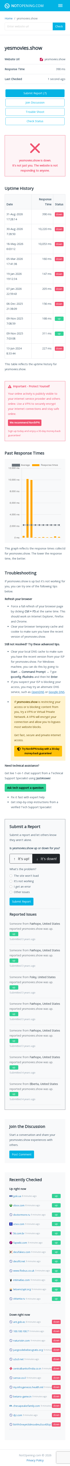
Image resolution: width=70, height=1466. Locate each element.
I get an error (22, 886)
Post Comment (22, 1154)
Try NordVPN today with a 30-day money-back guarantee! (40, 751)
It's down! (46, 858)
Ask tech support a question (25, 788)
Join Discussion (35, 102)
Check (59, 26)
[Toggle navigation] (60, 5)
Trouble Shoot (35, 112)
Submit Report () (35, 93)
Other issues (22, 892)
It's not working (24, 881)
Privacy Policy (35, 1460)
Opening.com (27, 5)
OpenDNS (38, 692)
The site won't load (26, 876)
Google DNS (57, 692)
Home (9, 18)
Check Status (35, 121)
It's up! (21, 858)
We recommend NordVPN (25, 422)
